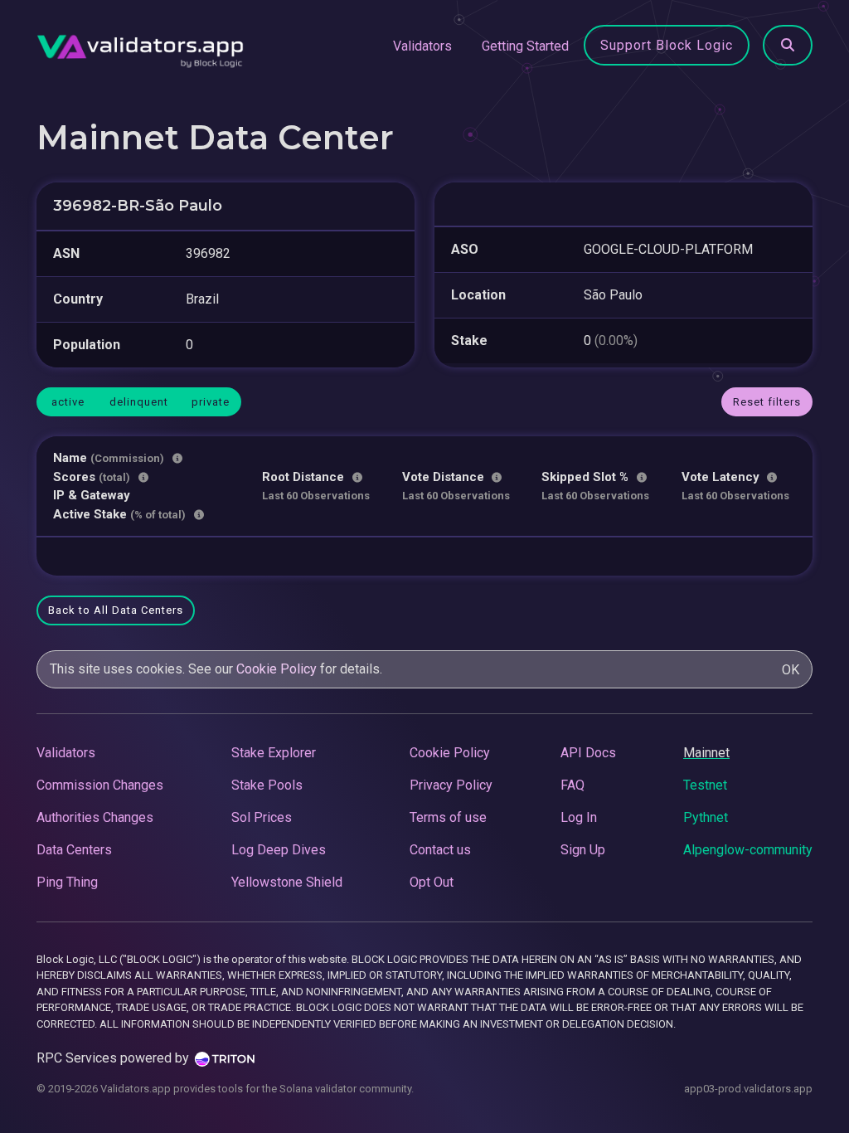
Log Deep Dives (278, 850)
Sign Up (582, 850)
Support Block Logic (666, 45)
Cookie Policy (276, 669)
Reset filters (767, 402)
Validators (422, 46)
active (68, 402)
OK (790, 670)
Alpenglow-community (748, 850)
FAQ (572, 785)
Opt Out (432, 882)
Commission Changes (99, 785)
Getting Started (525, 46)
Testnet (705, 785)
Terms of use (448, 817)
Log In (578, 817)
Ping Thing (67, 882)
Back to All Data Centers (115, 610)
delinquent (138, 402)
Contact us (440, 850)
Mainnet (706, 753)
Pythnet (705, 817)
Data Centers (74, 850)
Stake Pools (267, 785)
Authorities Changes (94, 817)
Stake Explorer (273, 753)
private (211, 402)
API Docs (588, 753)
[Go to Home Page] (140, 46)
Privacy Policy (451, 785)
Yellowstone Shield (286, 882)
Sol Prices (261, 817)
